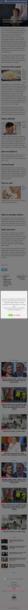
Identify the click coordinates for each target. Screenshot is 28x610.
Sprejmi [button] (10, 315)
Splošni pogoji (14, 584)
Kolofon (13, 587)
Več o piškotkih (16, 315)
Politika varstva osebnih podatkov (14, 586)
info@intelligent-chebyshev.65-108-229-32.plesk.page (15, 591)
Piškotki (14, 589)
